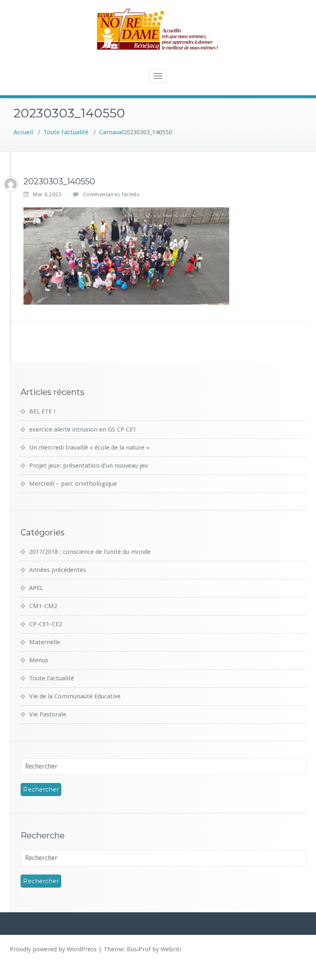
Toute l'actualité (66, 132)
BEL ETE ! (42, 411)
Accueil (23, 132)
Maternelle (44, 642)
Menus (38, 660)
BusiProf (139, 949)
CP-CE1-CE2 (45, 624)
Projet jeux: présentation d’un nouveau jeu (88, 465)
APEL (36, 588)
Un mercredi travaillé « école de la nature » (89, 447)
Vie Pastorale (47, 714)
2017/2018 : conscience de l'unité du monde (90, 551)
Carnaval (111, 132)
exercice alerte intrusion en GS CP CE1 (82, 429)
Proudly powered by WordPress (53, 949)
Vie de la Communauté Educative (75, 696)
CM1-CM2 (43, 606)
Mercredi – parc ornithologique (73, 483)
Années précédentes (57, 570)
